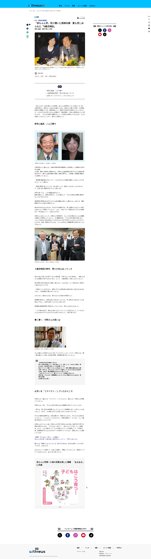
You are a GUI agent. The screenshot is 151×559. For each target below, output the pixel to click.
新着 (60, 6)
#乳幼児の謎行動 (42, 20)
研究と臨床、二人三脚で (54, 90)
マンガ (67, 6)
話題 (34, 10)
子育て (42, 76)
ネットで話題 (82, 6)
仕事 (46, 76)
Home (30, 10)
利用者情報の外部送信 (105, 555)
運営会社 (101, 551)
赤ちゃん (37, 76)
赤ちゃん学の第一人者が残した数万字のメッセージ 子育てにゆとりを (56, 439)
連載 (73, 6)
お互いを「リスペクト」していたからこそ (60, 95)
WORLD (92, 6)
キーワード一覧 (81, 551)
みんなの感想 (82, 18)
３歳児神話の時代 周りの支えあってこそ (60, 93)
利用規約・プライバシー (105, 553)
